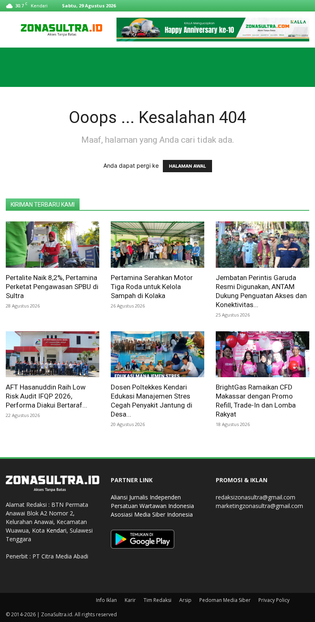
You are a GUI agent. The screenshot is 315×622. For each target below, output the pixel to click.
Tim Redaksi (157, 600)
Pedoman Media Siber (225, 600)
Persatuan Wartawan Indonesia (152, 506)
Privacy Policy (274, 600)
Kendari (56, 530)
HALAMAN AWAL (187, 166)
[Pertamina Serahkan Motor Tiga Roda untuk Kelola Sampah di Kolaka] (157, 244)
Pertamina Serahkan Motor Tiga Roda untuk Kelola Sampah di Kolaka (152, 286)
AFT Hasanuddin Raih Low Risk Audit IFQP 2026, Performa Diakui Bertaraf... (46, 396)
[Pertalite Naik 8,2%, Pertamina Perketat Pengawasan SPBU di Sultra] (52, 244)
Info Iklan (106, 600)
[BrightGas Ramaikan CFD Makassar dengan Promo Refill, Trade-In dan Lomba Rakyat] (262, 354)
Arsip (185, 600)
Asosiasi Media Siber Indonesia (152, 514)
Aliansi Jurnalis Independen (146, 497)
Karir (130, 600)
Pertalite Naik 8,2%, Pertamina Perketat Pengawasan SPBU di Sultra (52, 286)
